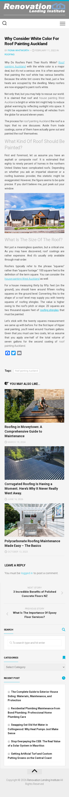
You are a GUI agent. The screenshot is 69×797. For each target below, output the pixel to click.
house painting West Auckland (22, 278)
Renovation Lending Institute (43, 780)
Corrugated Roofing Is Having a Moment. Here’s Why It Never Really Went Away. (31, 488)
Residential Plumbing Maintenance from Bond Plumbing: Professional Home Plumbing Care (34, 712)
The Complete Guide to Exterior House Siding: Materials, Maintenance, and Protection (33, 696)
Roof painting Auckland (26, 371)
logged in (27, 573)
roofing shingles (49, 310)
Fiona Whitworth (18, 50)
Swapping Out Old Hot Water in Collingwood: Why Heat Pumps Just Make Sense (33, 729)
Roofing (10, 54)
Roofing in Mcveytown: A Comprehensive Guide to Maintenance (23, 431)
